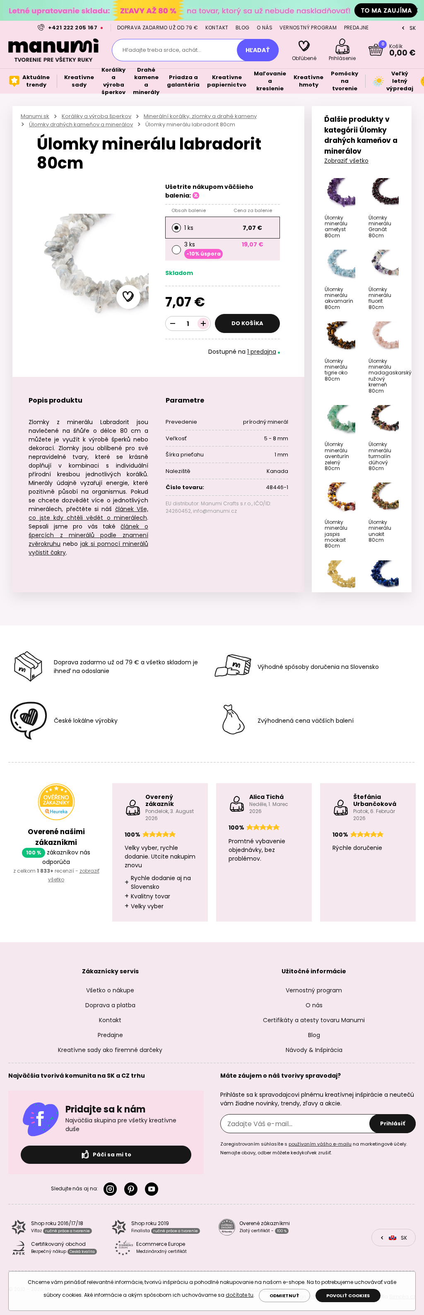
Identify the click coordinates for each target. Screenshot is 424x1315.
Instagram (112, 1189)
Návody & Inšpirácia (314, 1050)
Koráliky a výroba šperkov (96, 116)
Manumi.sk (35, 116)
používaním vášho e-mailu (320, 1144)
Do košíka (247, 323)
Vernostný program (308, 27)
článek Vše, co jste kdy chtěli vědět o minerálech (88, 513)
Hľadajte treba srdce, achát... (162, 50)
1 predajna (261, 351)
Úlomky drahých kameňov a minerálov (81, 124)
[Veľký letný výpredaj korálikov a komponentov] (212, 10)
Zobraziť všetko (346, 161)
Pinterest (132, 1189)
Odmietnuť (284, 1295)
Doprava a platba (110, 1005)
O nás (264, 27)
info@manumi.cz (215, 510)
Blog (243, 27)
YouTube (153, 1189)
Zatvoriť (416, 10)
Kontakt (217, 27)
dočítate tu (239, 1294)
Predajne (356, 27)
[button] (128, 297)
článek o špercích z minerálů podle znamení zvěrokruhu (88, 535)
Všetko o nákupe (110, 990)
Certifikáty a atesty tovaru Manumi (314, 1020)
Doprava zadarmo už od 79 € (157, 27)
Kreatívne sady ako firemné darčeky (110, 1050)
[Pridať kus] (203, 323)
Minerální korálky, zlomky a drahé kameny (200, 116)
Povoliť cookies (348, 1295)
